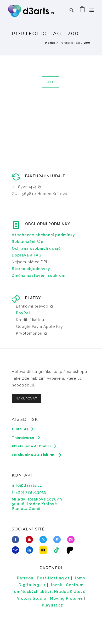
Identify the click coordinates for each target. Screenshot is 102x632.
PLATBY (33, 298)
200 (87, 43)
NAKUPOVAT (26, 398)
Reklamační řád (27, 242)
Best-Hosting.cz (53, 578)
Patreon (25, 578)
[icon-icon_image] (44, 550)
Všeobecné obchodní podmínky (43, 235)
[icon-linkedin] (31, 550)
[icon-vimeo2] (58, 539)
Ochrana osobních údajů (36, 248)
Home (50, 43)
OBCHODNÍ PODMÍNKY (47, 224)
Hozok (55, 585)
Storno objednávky (31, 269)
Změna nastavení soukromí (39, 275)
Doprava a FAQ (27, 255)
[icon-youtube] (31, 539)
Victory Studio (31, 598)
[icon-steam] (17, 550)
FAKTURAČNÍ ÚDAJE (45, 176)
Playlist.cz (52, 605)
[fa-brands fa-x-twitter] (44, 539)
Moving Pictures (66, 598)
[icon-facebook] (17, 539)
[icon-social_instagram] (72, 539)
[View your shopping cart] (82, 10)
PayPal (23, 313)
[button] (26, 187)
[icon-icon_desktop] (71, 550)
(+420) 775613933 (29, 492)
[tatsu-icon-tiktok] (58, 550)
